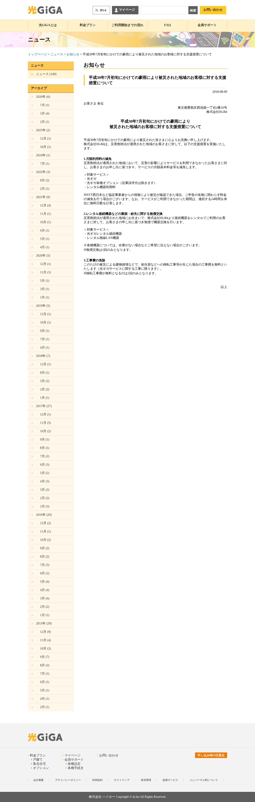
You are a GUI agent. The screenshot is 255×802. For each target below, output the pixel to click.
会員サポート (207, 25)
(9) (45, 631)
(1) (44, 105)
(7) (44, 656)
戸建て (38, 759)
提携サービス (170, 780)
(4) (44, 113)
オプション (41, 768)
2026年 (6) (43, 96)
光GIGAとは (48, 25)
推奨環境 (146, 780)
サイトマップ (121, 780)
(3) (44, 464)
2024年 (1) (43, 155)
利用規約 (97, 780)
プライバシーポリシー (68, 780)
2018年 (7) (43, 356)
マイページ (127, 9)
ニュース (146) (46, 74)
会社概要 (38, 780)
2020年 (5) (43, 255)
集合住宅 (39, 763)
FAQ (167, 25)
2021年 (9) (43, 197)
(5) (45, 422)
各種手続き (76, 768)
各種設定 (74, 763)
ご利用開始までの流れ (127, 25)
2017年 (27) (44, 406)
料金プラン (88, 25)
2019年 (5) (43, 305)
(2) (44, 180)
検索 (193, 10)
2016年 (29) (44, 514)
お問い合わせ (213, 9)
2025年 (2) (43, 130)
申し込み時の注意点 (211, 755)
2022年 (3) (43, 172)
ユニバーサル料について (203, 780)
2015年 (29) (44, 623)
